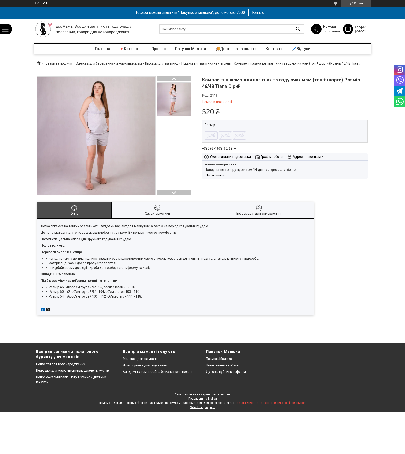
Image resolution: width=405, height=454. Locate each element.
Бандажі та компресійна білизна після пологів (158, 372)
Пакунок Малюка (190, 48)
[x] (48, 310)
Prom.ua (225, 394)
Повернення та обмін (222, 365)
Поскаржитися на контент (252, 402)
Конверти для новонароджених (60, 364)
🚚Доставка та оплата (235, 48)
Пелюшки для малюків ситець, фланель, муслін (72, 370)
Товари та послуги (58, 63)
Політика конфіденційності (289, 402)
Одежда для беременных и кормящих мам (109, 63)
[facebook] (43, 310)
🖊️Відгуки (301, 48)
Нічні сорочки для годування (145, 365)
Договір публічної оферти (226, 372)
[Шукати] (298, 29)
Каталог (259, 12)
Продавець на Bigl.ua (202, 398)
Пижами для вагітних (161, 63)
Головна (102, 48)
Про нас (158, 48)
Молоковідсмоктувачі (140, 359)
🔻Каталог (129, 48)
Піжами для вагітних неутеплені (206, 63)
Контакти (274, 48)
